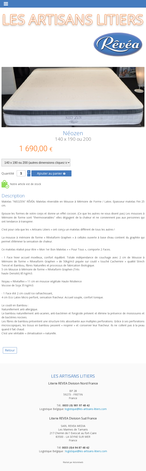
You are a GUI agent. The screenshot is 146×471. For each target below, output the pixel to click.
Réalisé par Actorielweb (73, 462)
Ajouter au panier (49, 173)
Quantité (8, 173)
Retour (10, 350)
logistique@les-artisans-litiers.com (86, 409)
